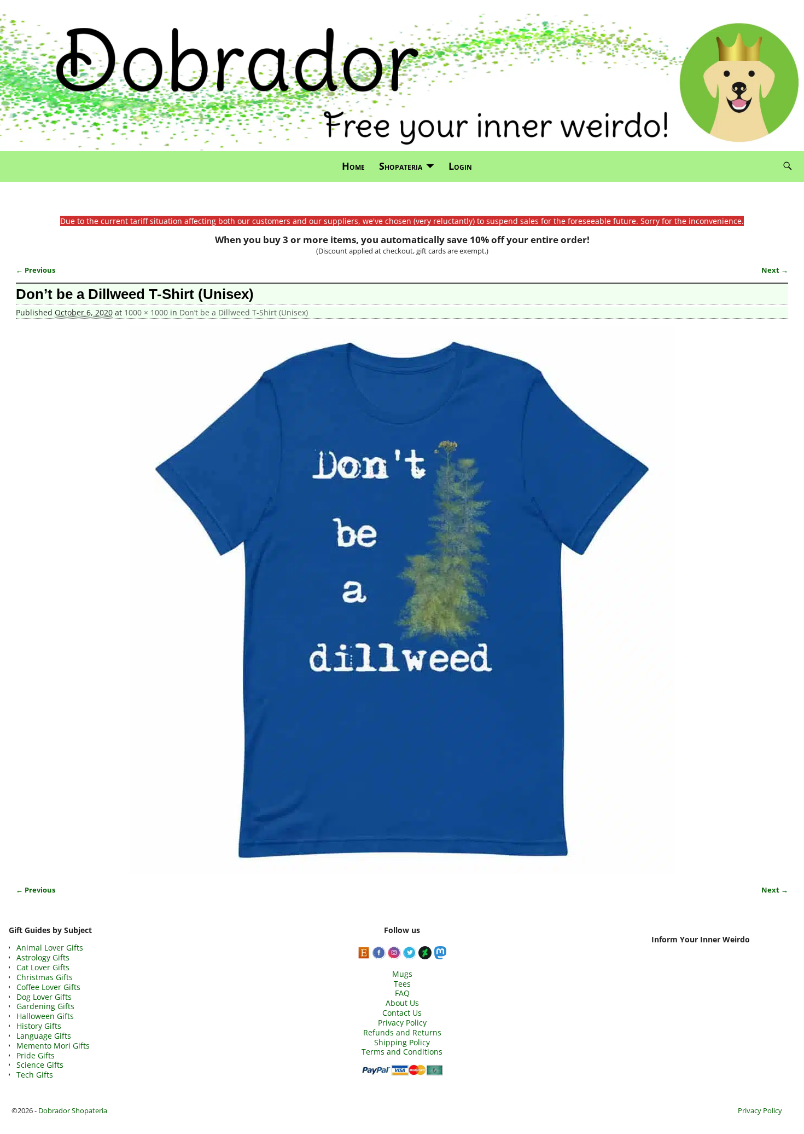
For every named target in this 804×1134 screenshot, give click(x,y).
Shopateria (400, 165)
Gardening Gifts (45, 1006)
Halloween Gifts (45, 1016)
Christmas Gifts (44, 977)
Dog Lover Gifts (44, 997)
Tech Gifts (34, 1074)
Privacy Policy (402, 1022)
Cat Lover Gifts (42, 967)
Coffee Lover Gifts (48, 987)
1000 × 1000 (146, 312)
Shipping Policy (402, 1042)
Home (353, 165)
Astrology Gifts (42, 957)
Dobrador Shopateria (72, 1110)
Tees (402, 983)
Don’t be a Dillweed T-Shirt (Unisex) (243, 312)
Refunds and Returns (402, 1032)
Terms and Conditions (402, 1051)
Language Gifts (43, 1036)
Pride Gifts (35, 1055)
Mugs (402, 974)
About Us (402, 1003)
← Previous (35, 270)
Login (460, 165)
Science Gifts (39, 1065)
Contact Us (402, 1013)
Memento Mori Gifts (53, 1045)
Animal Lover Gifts (49, 947)
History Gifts (38, 1026)
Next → (774, 270)
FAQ (402, 993)
